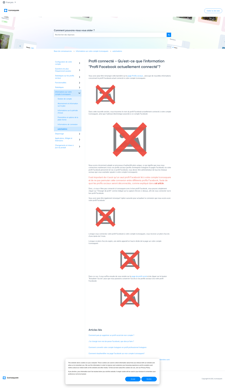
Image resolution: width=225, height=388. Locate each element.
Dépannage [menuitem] (59, 134)
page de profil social (139, 276)
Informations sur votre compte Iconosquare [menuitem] (63, 93)
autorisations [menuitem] (62, 129)
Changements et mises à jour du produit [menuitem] (64, 146)
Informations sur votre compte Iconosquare (92, 51)
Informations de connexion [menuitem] (68, 124)
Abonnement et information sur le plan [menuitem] (68, 104)
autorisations (117, 51)
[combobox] (110, 35)
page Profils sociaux (135, 76)
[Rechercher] (169, 35)
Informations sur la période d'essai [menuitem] (68, 111)
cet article (159, 183)
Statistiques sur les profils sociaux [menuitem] (64, 77)
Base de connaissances (63, 51)
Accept (133, 379)
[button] (79, 62)
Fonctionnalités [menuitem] (60, 83)
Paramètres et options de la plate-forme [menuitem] (68, 118)
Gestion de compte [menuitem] (65, 99)
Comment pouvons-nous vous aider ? (74, 30)
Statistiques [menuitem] (59, 87)
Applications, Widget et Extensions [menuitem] (63, 139)
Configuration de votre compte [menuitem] (63, 63)
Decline (149, 379)
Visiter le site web (213, 11)
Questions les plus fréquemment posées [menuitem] (63, 70)
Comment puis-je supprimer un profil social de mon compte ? (111, 335)
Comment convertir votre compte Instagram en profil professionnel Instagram (117, 347)
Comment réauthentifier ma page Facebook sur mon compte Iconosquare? (116, 353)
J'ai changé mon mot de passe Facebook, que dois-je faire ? (111, 341)
